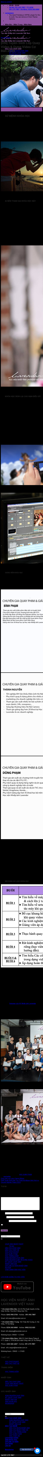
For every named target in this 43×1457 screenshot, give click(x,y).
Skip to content (6, 2)
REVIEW (8, 1268)
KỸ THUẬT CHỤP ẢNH (17, 53)
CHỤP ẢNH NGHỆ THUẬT (14, 1244)
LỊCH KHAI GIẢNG (11, 1438)
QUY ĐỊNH (9, 1444)
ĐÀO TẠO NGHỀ (11, 1426)
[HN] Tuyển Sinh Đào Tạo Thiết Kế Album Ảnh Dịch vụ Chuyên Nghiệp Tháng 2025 (20, 1181)
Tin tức (11, 1246)
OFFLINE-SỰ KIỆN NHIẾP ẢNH (16, 1266)
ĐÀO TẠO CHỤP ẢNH (12, 1248)
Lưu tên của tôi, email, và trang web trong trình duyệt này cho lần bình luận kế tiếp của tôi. (21, 1226)
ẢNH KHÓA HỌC (11, 1440)
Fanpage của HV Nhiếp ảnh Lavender (22, 1003)
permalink (7, 1176)
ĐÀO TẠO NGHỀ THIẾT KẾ (18, 1430)
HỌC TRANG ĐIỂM (11, 1256)
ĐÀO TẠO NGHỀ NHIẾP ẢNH (19, 1428)
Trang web (4, 1221)
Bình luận (4, 1196)
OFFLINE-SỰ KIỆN (11, 1442)
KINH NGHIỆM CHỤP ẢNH (18, 51)
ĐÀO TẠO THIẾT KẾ (12, 1250)
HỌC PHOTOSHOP (12, 1252)
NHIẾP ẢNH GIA (15, 55)
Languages (9, 13)
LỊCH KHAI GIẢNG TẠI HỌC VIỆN (13, 1277)
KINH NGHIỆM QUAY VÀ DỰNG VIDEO (19, 1260)
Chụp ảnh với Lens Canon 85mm (12, 1178)
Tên (3, 1213)
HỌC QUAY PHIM (5, 37)
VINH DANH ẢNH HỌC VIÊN (15, 1270)
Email (3, 1217)
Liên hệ (8, 1446)
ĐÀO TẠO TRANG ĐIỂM (17, 1432)
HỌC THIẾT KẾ (14, 1436)
